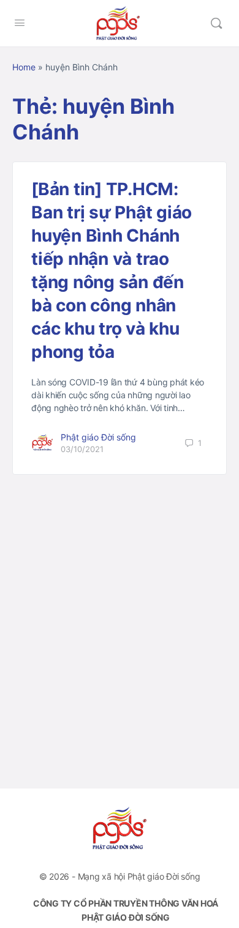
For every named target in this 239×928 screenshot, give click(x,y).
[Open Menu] (19, 22)
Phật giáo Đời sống (98, 437)
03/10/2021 (82, 449)
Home (24, 67)
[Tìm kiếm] (216, 23)
